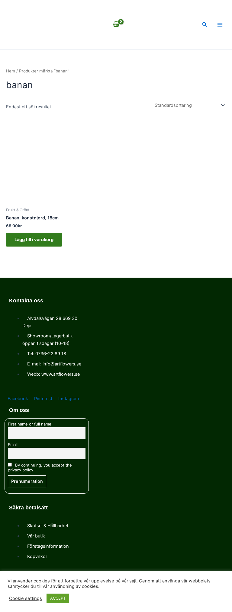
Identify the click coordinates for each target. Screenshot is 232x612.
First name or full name (29, 424)
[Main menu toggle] (220, 25)
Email (13, 444)
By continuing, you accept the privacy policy (40, 467)
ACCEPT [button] (58, 598)
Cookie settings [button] (25, 598)
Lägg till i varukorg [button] (33, 239)
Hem (10, 71)
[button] (205, 24)
